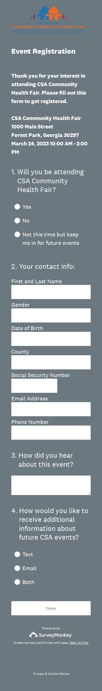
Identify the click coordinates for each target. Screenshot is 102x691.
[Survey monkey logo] (51, 634)
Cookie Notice (58, 674)
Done (51, 608)
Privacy (38, 674)
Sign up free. (79, 642)
